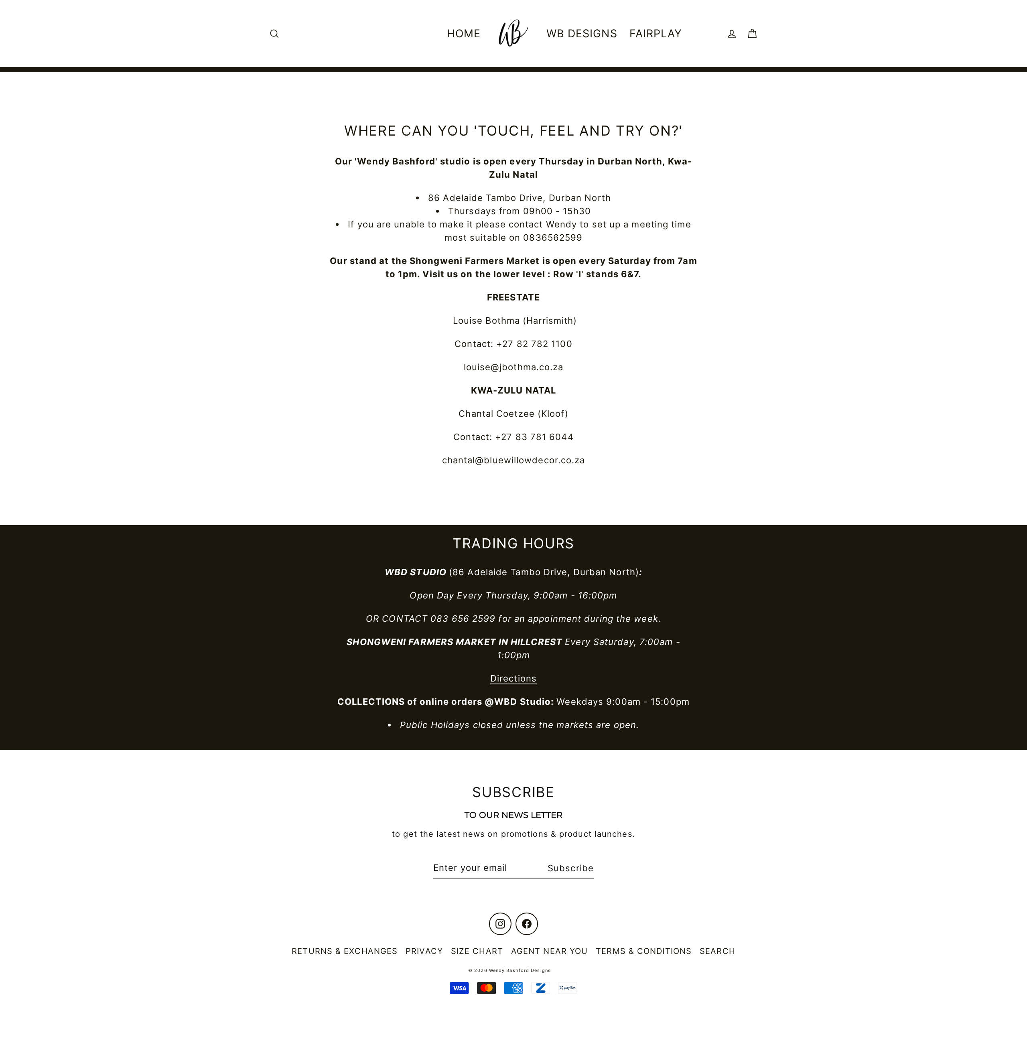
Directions (513, 678)
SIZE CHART (477, 951)
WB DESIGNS (581, 33)
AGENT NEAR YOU (549, 951)
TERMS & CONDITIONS (644, 951)
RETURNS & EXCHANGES (345, 951)
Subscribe (571, 868)
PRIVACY (424, 951)
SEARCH (717, 951)
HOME (464, 33)
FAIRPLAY (655, 33)
